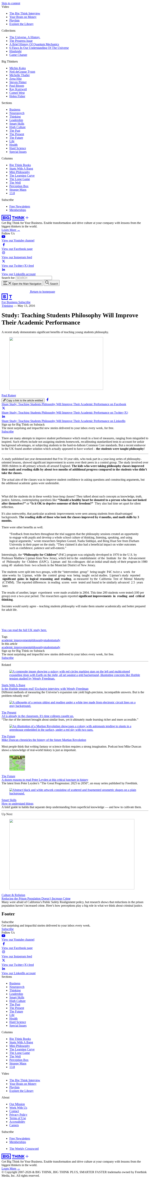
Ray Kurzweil (18, 89)
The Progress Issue (21, 40)
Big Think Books (20, 165)
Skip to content (11, 3)
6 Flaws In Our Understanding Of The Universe (39, 47)
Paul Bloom (16, 85)
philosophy (37, 640)
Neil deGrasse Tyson (22, 71)
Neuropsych (16, 113)
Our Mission (17, 1104)
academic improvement (16, 640)
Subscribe (24, 302)
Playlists (14, 20)
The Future (16, 137)
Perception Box (19, 186)
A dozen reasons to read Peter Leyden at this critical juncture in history (45, 779)
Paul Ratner (9, 395)
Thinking (15, 116)
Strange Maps (17, 189)
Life (11, 141)
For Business (10, 302)
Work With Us (18, 1107)
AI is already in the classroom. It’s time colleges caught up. (38, 716)
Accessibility (17, 1121)
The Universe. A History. (24, 37)
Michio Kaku (17, 68)
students (49, 640)
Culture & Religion (13, 895)
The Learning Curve (22, 175)
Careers (14, 1125)
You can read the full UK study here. (24, 630)
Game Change (18, 54)
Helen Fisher (17, 96)
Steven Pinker (18, 82)
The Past (14, 130)
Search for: (8, 277)
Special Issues (18, 151)
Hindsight (15, 51)
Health (13, 144)
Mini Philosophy (19, 172)
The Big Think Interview (24, 13)
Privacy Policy (18, 1114)
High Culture (17, 127)
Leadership (16, 120)
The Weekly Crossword (24, 1148)
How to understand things (17, 803)
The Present (16, 134)
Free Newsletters (19, 206)
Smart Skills (16, 123)
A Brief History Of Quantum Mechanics (34, 44)
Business (14, 109)
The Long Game (19, 179)
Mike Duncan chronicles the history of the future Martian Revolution (44, 740)
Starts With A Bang (21, 168)
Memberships (17, 210)
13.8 (12, 193)
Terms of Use (17, 1118)
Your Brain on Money (23, 17)
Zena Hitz (15, 78)
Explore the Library (21, 24)
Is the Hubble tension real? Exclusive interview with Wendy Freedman (45, 688)
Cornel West (17, 92)
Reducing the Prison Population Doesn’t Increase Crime (36, 898)
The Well (15, 182)
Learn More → (11, 230)
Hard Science (17, 148)
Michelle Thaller (19, 75)
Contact (14, 1111)
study (57, 640)
